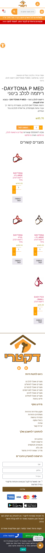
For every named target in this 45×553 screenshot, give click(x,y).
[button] (2, 45)
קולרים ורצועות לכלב (14, 132)
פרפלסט (35, 78)
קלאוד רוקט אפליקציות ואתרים (13, 528)
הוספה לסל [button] (18, 199)
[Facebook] (26, 368)
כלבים (31, 75)
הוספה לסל (23, 127)
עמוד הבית (40, 75)
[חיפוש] (14, 12)
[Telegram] (19, 368)
